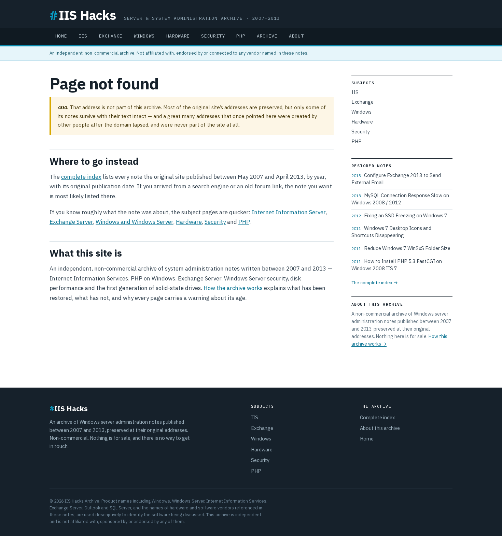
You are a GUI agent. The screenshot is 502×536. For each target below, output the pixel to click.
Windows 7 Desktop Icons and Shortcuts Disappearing (391, 231)
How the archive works (233, 288)
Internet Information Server (288, 212)
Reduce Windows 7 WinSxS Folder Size (400, 248)
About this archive (380, 428)
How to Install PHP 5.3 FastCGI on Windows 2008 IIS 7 (396, 265)
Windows (144, 36)
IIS (83, 36)
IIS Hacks (83, 14)
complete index (81, 176)
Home (61, 36)
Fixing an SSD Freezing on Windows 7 (399, 215)
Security (213, 36)
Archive (267, 36)
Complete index (377, 417)
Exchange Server (71, 222)
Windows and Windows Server (134, 222)
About (296, 36)
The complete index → (374, 282)
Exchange (111, 36)
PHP (240, 36)
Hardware (178, 36)
